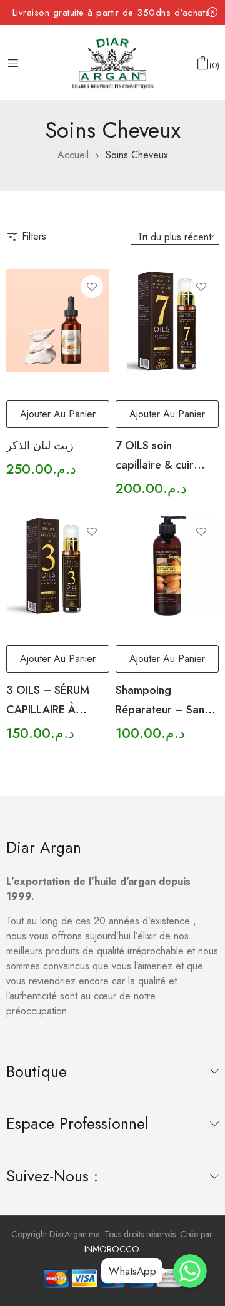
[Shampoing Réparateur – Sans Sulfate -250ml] (167, 565)
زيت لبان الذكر (40, 445)
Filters (34, 236)
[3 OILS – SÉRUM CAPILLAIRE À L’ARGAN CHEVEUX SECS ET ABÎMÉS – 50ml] (57, 565)
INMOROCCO (111, 1249)
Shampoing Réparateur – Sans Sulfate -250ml (162, 709)
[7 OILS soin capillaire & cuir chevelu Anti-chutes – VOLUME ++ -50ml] (167, 320)
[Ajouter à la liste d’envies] (92, 286)
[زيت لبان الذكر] (57, 320)
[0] (202, 62)
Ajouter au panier (58, 414)
